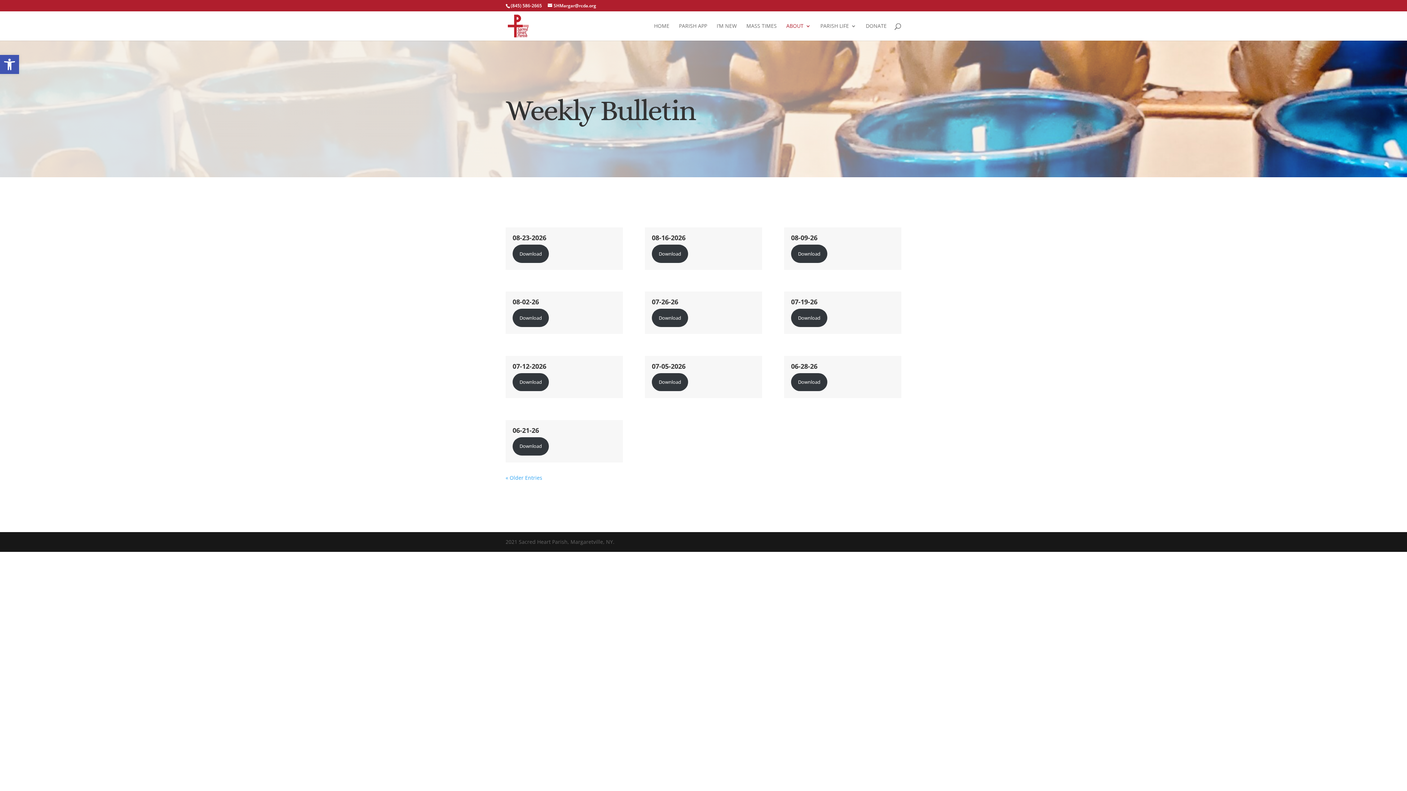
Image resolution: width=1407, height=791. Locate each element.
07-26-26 (665, 301)
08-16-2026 (669, 237)
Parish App (693, 26)
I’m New (727, 26)
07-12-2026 (529, 366)
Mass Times (761, 26)
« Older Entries (524, 477)
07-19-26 (804, 301)
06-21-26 (526, 430)
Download (531, 253)
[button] (9, 64)
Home (661, 26)
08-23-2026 (529, 237)
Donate (876, 26)
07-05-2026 (669, 366)
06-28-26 (804, 366)
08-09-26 (804, 237)
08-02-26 (526, 301)
